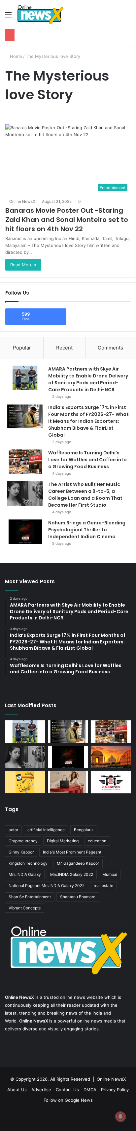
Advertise (41, 1089)
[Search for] (127, 17)
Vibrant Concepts (25, 907)
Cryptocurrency (23, 840)
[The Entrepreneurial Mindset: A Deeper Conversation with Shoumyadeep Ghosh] (111, 782)
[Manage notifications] (120, 1116)
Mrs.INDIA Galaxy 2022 (71, 874)
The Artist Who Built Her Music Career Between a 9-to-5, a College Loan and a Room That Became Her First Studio (85, 494)
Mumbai (109, 874)
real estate (103, 885)
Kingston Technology (28, 863)
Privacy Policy (115, 1089)
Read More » (23, 264)
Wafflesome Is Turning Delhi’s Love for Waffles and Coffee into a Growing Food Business (87, 459)
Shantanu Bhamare (77, 896)
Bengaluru (83, 829)
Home (15, 56)
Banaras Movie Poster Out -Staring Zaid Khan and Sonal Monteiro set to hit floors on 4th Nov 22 (66, 219)
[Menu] (8, 17)
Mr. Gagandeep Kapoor (78, 863)
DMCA (90, 1089)
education (97, 840)
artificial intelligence (46, 829)
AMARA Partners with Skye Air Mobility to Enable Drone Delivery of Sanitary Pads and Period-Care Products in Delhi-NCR (88, 379)
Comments (110, 348)
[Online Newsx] (40, 14)
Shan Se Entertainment (30, 896)
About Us (17, 1089)
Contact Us (67, 1089)
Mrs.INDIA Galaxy (25, 874)
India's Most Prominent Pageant (72, 852)
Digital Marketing (63, 840)
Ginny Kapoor (21, 852)
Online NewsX (22, 201)
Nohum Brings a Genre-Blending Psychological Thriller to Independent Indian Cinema (86, 529)
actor (13, 829)
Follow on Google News (68, 1100)
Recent (64, 348)
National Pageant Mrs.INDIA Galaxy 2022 (47, 885)
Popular (22, 348)
